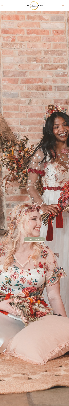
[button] (2, 5)
